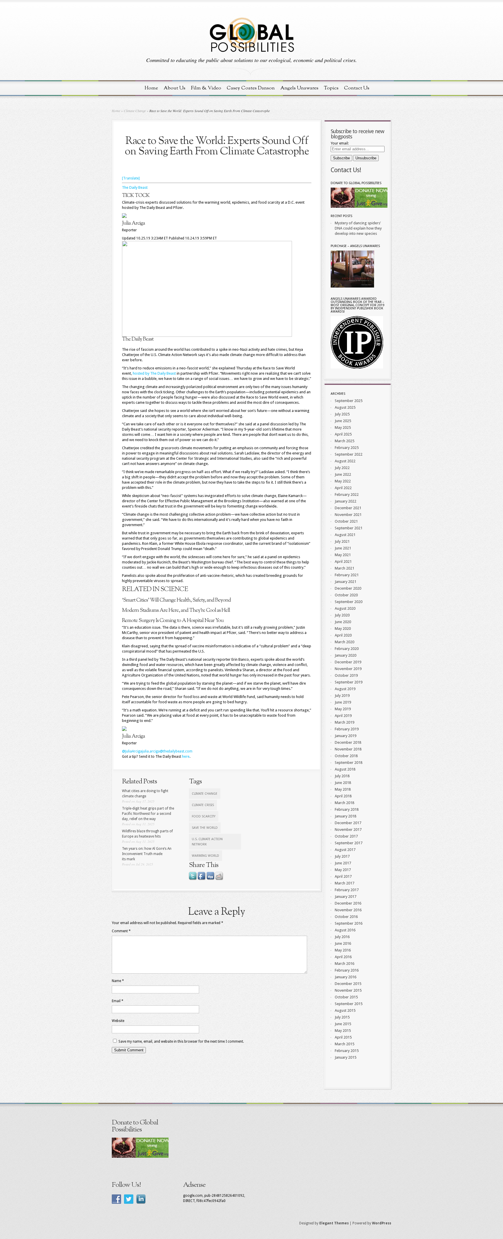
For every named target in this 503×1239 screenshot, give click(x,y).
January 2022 (345, 501)
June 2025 (343, 421)
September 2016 (348, 923)
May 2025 (343, 427)
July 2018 (342, 776)
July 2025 (342, 414)
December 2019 (348, 662)
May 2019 (343, 709)
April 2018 (343, 796)
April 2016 (343, 957)
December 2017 (348, 823)
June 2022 (343, 474)
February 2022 (347, 494)
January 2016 (345, 977)
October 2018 (346, 756)
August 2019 (345, 689)
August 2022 (345, 461)
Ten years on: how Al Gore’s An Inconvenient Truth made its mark (146, 854)
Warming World (205, 856)
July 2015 (342, 1017)
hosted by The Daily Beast (154, 373)
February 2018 (347, 809)
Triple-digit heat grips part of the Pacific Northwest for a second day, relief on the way (148, 813)
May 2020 (343, 628)
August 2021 (345, 535)
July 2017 (342, 856)
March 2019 (344, 722)
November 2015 (348, 990)
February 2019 (347, 729)
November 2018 (348, 749)
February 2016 (347, 970)
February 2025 (347, 447)
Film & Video (206, 88)
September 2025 (348, 401)
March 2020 (344, 642)
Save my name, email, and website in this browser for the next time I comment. (181, 1041)
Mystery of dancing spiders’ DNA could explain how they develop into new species (358, 228)
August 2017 (345, 849)
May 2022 (343, 481)
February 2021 (347, 575)
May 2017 (343, 870)
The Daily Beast (135, 187)
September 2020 (348, 602)
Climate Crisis (203, 805)
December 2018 (348, 742)
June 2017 (343, 863)
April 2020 (343, 635)
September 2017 (348, 843)
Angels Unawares (299, 88)
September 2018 (348, 762)
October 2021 (346, 521)
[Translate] (131, 178)
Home (151, 88)
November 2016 (348, 910)
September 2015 (348, 1004)
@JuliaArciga (132, 751)
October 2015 (346, 997)
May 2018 (343, 789)
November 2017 (348, 829)
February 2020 (347, 648)
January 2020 (345, 655)
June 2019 (343, 702)
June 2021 (343, 548)
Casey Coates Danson (251, 88)
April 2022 (343, 488)
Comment (121, 931)
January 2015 (345, 1057)
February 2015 (347, 1050)
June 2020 (343, 622)
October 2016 (346, 916)
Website (118, 1021)
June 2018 (343, 782)
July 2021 (342, 541)
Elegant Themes (334, 1223)
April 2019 (343, 715)
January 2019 (345, 736)
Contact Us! (346, 170)
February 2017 (347, 890)
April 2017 (343, 876)
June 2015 (343, 1024)
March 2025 (344, 441)
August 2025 (345, 407)
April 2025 (343, 434)
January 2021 (345, 581)
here (185, 756)
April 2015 (343, 1037)
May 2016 (343, 950)
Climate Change (135, 110)
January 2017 (345, 896)
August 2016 (345, 930)
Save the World (205, 828)
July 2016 (342, 937)
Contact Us (356, 88)
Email (117, 1001)
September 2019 (348, 682)
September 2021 (348, 528)
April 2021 (343, 561)
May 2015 (343, 1030)
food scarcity (203, 816)
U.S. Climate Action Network (207, 841)
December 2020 (348, 588)
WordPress (381, 1223)
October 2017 (346, 836)
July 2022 (342, 468)
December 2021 (348, 508)
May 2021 (343, 555)
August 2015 (345, 1010)
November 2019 (348, 669)
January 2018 (345, 816)
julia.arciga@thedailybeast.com (167, 751)
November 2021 (348, 514)
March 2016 (344, 963)
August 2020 (345, 608)
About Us (174, 88)
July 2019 (342, 695)
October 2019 (346, 675)
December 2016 (348, 903)
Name (118, 981)
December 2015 (348, 983)
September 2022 (348, 454)
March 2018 (344, 803)
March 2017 (344, 883)
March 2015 (344, 1044)
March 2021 (344, 568)
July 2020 (342, 615)
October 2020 (346, 595)
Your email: (340, 143)
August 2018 (345, 769)
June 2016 (343, 943)
